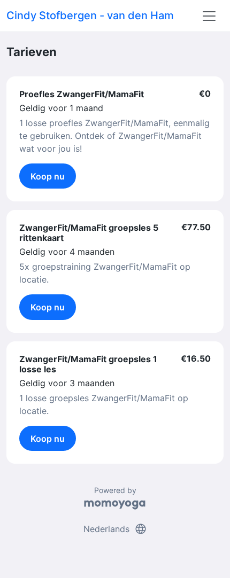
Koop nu (47, 176)
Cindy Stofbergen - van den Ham (90, 15)
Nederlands (115, 528)
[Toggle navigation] (209, 16)
